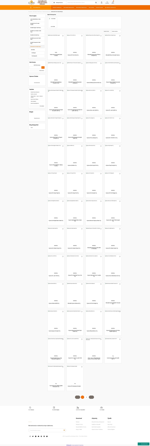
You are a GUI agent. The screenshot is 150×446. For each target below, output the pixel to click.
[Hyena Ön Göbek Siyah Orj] (113, 236)
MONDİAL (75, 52)
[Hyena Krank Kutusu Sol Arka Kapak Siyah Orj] (113, 318)
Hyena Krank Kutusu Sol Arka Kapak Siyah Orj (113, 331)
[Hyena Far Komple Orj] (94, 180)
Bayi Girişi (110, 424)
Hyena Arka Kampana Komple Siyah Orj (75, 138)
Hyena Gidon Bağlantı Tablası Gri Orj (56, 165)
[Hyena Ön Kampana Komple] (75, 374)
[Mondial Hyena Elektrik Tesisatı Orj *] (113, 291)
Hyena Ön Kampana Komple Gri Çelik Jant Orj (75, 110)
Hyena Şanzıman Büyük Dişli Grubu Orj (75, 331)
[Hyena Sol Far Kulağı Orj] (94, 291)
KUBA (56, 52)
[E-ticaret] (74, 445)
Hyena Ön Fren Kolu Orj (73, 55)
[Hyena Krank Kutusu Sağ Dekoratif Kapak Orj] (56, 346)
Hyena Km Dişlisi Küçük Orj (55, 248)
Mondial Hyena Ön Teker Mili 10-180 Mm (94, 248)
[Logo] (38, 2)
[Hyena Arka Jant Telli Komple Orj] (113, 208)
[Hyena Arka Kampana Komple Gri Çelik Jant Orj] (56, 98)
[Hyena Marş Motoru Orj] (94, 318)
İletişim (77, 422)
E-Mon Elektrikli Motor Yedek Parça (35, 20)
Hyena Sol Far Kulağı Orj (92, 303)
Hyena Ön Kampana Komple (74, 386)
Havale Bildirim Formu (81, 427)
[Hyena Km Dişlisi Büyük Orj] (75, 236)
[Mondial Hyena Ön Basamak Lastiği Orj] (75, 70)
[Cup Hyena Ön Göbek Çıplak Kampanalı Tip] (56, 374)
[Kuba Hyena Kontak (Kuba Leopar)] (56, 42)
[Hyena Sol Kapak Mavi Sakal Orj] (56, 208)
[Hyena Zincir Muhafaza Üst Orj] (113, 263)
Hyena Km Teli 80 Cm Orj (111, 137)
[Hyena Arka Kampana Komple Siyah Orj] (75, 125)
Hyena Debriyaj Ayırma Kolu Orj (94, 82)
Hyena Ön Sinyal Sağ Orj (54, 193)
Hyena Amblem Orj (72, 165)
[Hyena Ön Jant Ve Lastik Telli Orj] (75, 346)
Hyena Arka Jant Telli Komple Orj (113, 220)
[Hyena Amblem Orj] (75, 153)
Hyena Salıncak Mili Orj (54, 303)
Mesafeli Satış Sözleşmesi (98, 422)
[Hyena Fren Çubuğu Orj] (94, 125)
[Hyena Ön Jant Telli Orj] (56, 263)
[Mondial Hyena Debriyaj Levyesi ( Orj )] (56, 70)
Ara (43, 67)
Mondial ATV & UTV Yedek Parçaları (34, 24)
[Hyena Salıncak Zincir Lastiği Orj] (94, 263)
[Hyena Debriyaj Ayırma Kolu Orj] (94, 70)
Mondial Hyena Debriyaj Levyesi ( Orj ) (56, 82)
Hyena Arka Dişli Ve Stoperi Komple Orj (56, 138)
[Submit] (64, 430)
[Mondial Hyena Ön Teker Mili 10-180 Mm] (94, 236)
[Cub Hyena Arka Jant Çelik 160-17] (113, 346)
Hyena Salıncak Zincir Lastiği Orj (94, 276)
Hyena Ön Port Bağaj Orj (111, 193)
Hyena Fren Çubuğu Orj (92, 137)
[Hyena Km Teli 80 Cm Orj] (113, 125)
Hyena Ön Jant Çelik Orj (111, 110)
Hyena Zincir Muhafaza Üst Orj (113, 275)
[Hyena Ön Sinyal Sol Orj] (75, 180)
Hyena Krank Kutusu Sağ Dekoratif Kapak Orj (56, 358)
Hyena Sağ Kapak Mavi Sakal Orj (75, 220)
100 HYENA (33, 49)
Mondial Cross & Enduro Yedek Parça (35, 31)
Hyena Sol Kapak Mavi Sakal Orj (56, 220)
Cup (113, 355)
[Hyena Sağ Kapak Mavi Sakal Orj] (75, 208)
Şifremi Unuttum (111, 427)
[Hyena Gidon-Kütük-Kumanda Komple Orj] (113, 70)
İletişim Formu (79, 424)
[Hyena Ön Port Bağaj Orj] (113, 180)
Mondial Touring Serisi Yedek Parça (35, 43)
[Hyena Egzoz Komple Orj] (56, 318)
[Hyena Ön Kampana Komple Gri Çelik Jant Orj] (75, 98)
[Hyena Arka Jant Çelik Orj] (94, 98)
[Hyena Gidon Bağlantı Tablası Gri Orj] (56, 153)
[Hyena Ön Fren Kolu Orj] (75, 42)
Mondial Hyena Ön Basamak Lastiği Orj (75, 82)
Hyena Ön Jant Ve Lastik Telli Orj (75, 358)
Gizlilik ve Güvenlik (96, 424)
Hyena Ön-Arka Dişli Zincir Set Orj (75, 276)
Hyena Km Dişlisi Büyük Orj (74, 248)
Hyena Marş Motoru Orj (92, 331)
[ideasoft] (69, 445)
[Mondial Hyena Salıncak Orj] (75, 291)
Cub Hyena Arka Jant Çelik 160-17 (113, 358)
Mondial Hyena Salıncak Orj (74, 303)
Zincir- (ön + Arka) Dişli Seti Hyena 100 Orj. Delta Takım (94, 358)
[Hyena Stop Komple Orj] (113, 153)
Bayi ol (109, 422)
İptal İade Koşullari (96, 427)
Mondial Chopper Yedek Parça (35, 27)
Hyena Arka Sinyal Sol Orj (92, 165)
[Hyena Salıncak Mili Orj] (56, 291)
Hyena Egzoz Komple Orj (54, 331)
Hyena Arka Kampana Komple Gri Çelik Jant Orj (56, 110)
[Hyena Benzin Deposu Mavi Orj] (94, 208)
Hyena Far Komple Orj (92, 193)
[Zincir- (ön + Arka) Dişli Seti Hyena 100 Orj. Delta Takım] (94, 346)
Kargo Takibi (79, 429)
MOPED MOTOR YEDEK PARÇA (57, 11)
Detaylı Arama (41, 70)
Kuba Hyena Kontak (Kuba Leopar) (56, 55)
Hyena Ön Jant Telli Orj (54, 275)
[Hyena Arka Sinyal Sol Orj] (94, 153)
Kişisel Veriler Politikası (97, 429)
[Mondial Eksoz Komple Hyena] (113, 42)
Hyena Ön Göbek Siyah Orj (112, 248)
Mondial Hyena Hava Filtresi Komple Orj (94, 55)
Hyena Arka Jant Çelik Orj (92, 110)
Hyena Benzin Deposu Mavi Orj (94, 220)
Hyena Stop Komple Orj (111, 165)
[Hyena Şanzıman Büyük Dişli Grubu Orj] (75, 318)
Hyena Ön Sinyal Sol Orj (73, 193)
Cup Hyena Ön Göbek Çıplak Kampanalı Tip (56, 386)
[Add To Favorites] (62, 35)
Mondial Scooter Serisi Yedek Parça (35, 39)
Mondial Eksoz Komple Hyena (113, 55)
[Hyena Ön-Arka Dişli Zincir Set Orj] (75, 263)
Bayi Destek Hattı (144, 443)
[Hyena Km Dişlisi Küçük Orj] (56, 236)
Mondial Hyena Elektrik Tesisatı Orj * (113, 303)
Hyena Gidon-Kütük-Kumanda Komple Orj (113, 82)
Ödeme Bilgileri (111, 429)
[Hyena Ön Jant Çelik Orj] (113, 98)
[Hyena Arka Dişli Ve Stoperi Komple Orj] (56, 125)
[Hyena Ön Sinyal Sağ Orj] (56, 180)
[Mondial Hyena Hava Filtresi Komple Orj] (94, 42)
